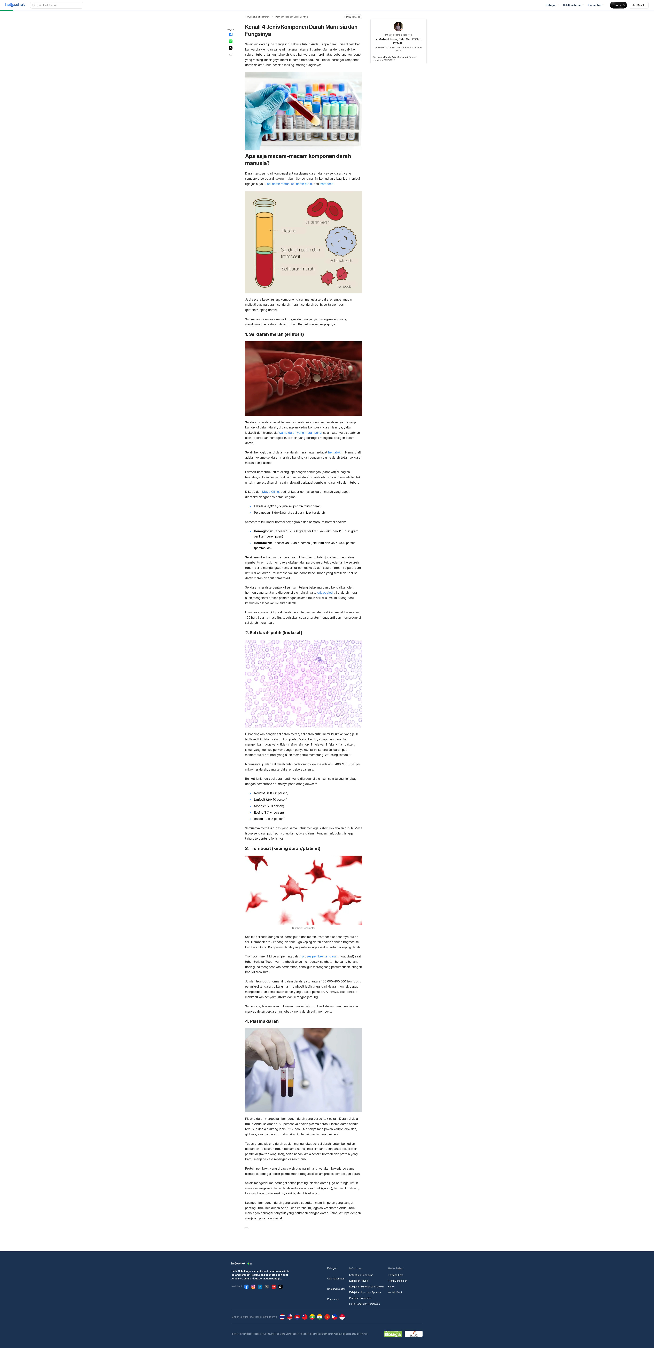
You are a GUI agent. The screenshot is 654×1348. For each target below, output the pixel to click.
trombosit (326, 184)
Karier (391, 1286)
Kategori (332, 1268)
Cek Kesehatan (336, 1278)
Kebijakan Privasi (358, 1280)
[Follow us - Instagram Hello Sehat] (253, 1287)
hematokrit (336, 452)
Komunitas (333, 1299)
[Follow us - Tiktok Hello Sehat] (280, 1287)
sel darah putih (301, 184)
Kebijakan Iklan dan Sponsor (365, 1292)
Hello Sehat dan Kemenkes (364, 1303)
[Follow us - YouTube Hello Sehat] (274, 1287)
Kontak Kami (395, 1292)
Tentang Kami (395, 1274)
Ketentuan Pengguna (361, 1274)
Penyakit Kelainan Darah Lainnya (291, 16)
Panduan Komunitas (360, 1298)
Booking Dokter (336, 1288)
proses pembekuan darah (319, 956)
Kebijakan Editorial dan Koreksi (366, 1286)
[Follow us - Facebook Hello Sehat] (246, 1287)
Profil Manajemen (397, 1280)
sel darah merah (278, 184)
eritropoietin (325, 592)
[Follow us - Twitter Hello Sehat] (267, 1287)
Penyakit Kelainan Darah (257, 16)
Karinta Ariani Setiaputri (396, 57)
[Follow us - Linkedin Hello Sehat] (260, 1287)
